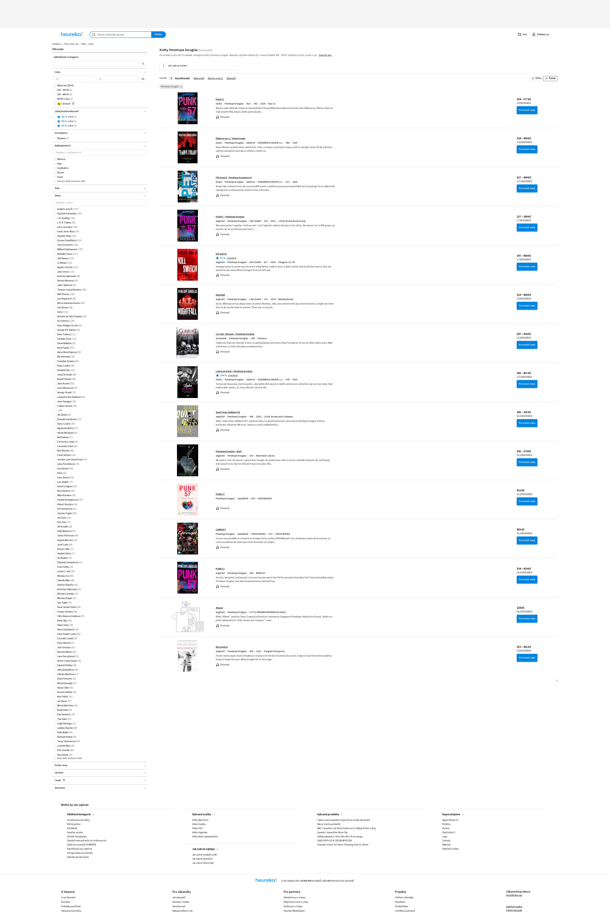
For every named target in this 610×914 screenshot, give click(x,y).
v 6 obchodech (524, 298)
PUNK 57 (220, 494)
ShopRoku (400, 902)
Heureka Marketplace (294, 911)
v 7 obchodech (524, 220)
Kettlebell (72, 828)
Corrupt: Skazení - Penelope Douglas (235, 334)
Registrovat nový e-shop (296, 902)
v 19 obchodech (524, 142)
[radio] (55, 116)
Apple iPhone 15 (450, 820)
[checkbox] (55, 85)
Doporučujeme (451, 814)
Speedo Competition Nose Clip (332, 832)
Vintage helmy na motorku (80, 853)
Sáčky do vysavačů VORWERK (81, 844)
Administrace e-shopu (294, 897)
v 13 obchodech (524, 376)
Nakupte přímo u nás (182, 911)
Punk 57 (220, 99)
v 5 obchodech (524, 337)
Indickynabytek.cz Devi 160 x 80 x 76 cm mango (340, 836)
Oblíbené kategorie (79, 814)
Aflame (219, 608)
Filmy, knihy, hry (71, 44)
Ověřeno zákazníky (404, 897)
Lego (444, 836)
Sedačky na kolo (75, 832)
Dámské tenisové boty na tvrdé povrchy (86, 840)
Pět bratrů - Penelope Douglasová (234, 177)
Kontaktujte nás (514, 895)
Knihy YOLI (197, 828)
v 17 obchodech (524, 181)
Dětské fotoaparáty (77, 836)
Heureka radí (178, 906)
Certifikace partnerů (405, 911)
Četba (83, 44)
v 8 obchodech (524, 102)
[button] (96, 63)
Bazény (446, 828)
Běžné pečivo (74, 824)
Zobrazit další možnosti (68, 181)
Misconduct (222, 647)
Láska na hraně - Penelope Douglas (234, 371)
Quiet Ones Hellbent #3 (228, 412)
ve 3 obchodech (524, 415)
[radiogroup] (100, 121)
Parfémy (446, 824)
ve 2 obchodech (524, 494)
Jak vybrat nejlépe (203, 849)
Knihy (91, 44)
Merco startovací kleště (329, 824)
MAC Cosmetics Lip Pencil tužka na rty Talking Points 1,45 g (346, 828)
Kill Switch (221, 254)
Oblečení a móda (450, 849)
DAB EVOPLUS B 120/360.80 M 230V (334, 840)
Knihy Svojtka (199, 824)
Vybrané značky (201, 814)
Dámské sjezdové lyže (78, 857)
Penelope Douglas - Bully (229, 451)
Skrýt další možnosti (67, 758)
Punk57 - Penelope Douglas (230, 216)
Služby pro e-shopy (293, 906)
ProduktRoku (401, 906)
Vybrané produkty (328, 814)
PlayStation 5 (448, 832)
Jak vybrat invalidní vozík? (204, 854)
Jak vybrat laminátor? (202, 859)
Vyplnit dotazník (514, 910)
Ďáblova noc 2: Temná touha (230, 138)
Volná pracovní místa (71, 911)
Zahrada (446, 840)
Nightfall (220, 295)
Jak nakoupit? (179, 897)
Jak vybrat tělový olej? (203, 863)
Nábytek (446, 844)
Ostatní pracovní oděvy (78, 820)
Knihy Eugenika (199, 832)
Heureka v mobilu (180, 902)
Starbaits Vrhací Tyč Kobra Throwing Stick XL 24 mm (342, 844)
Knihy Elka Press (200, 820)
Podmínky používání (71, 906)
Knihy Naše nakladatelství (205, 836)
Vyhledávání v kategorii (66, 57)
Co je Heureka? (68, 897)
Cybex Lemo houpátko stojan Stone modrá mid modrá (343, 820)
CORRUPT (221, 529)
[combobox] (121, 34)
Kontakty (65, 902)
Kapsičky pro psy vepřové (79, 849)
